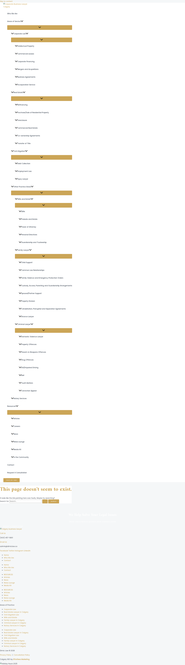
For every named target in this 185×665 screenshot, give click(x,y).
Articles (17, 418)
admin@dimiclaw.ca (8, 546)
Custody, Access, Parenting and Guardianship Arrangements (46, 285)
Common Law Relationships (32, 270)
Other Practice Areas (22, 187)
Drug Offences (27, 360)
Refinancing (22, 105)
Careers (17, 426)
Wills (23, 211)
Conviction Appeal (29, 391)
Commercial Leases (25, 54)
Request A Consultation (17, 473)
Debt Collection (23, 163)
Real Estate (18, 92)
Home (6, 555)
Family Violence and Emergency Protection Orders (42, 278)
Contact (10, 465)
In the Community (21, 457)
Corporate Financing (25, 61)
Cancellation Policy (22, 655)
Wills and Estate (24, 199)
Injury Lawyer (22, 179)
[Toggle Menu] (39, 27)
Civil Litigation (19, 151)
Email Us (3, 542)
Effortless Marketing (21, 659)
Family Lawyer (23, 250)
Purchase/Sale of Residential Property (33, 112)
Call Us (3, 533)
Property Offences (29, 344)
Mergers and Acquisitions (27, 69)
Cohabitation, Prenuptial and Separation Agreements (43, 309)
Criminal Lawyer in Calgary (15, 623)
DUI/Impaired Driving (29, 367)
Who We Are (12, 13)
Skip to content (6, 1)
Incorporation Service (26, 85)
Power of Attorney (28, 227)
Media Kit (17, 449)
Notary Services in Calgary (15, 625)
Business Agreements (26, 77)
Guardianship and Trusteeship (34, 242)
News (16, 434)
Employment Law (24, 171)
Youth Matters (27, 383)
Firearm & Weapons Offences (33, 352)
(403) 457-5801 (6, 538)
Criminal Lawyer (24, 324)
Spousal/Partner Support (31, 293)
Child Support (26, 262)
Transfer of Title (24, 143)
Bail (22, 375)
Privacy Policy (5, 655)
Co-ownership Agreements (28, 136)
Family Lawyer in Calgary (14, 620)
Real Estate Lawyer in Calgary (16, 612)
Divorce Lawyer (27, 316)
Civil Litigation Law (11, 615)
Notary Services (20, 398)
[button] (22, 21)
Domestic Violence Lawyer (32, 336)
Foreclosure (22, 120)
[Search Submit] (45, 501)
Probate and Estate (29, 219)
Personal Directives (29, 234)
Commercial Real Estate (27, 128)
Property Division (28, 301)
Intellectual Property (25, 46)
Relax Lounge (19, 442)
